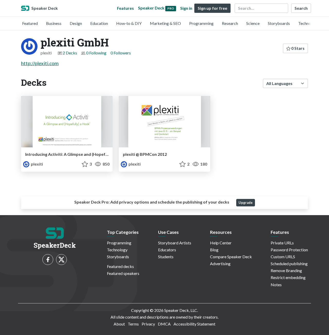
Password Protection (289, 249)
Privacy (148, 323)
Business (53, 23)
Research (230, 23)
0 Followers (121, 52)
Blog (214, 249)
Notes (276, 284)
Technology (308, 23)
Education (99, 23)
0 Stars (297, 48)
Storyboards (279, 23)
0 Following (96, 52)
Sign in (186, 8)
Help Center (221, 242)
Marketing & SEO (165, 23)
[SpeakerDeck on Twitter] (61, 259)
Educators (167, 249)
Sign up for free (212, 8)
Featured (30, 23)
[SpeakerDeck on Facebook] (47, 259)
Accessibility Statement (194, 323)
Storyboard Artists (174, 242)
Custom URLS (283, 256)
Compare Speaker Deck (231, 256)
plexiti (36, 163)
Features (125, 8)
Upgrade (246, 202)
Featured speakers (123, 273)
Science (253, 23)
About (119, 323)
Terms (133, 323)
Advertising (220, 263)
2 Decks (70, 52)
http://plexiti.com (40, 63)
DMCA (164, 323)
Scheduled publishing (289, 263)
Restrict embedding (288, 277)
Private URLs (282, 242)
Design (76, 23)
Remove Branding (286, 270)
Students (165, 256)
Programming (201, 23)
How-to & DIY (129, 23)
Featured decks (120, 266)
